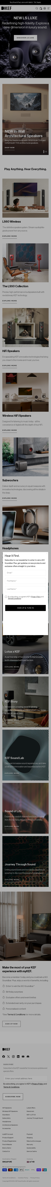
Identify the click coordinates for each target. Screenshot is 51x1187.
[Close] (47, 553)
